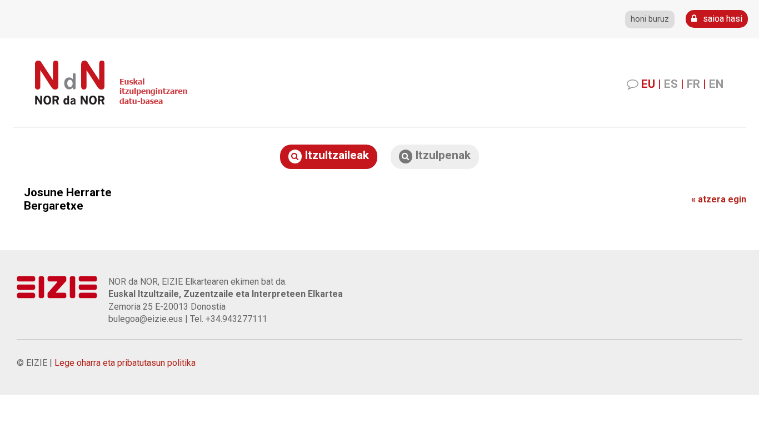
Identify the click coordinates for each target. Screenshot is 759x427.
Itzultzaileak (335, 155)
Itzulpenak (441, 155)
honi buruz (650, 19)
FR (693, 84)
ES (671, 84)
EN (716, 84)
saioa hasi (721, 18)
